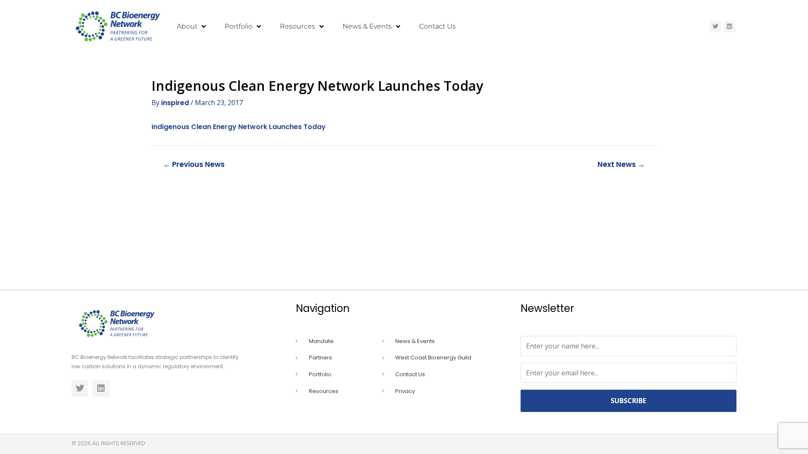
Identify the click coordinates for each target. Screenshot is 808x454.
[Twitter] (715, 26)
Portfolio (238, 26)
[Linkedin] (729, 26)
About (187, 26)
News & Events (367, 26)
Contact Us (437, 26)
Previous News (194, 164)
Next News (621, 164)
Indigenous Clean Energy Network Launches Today (239, 127)
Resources (297, 26)
